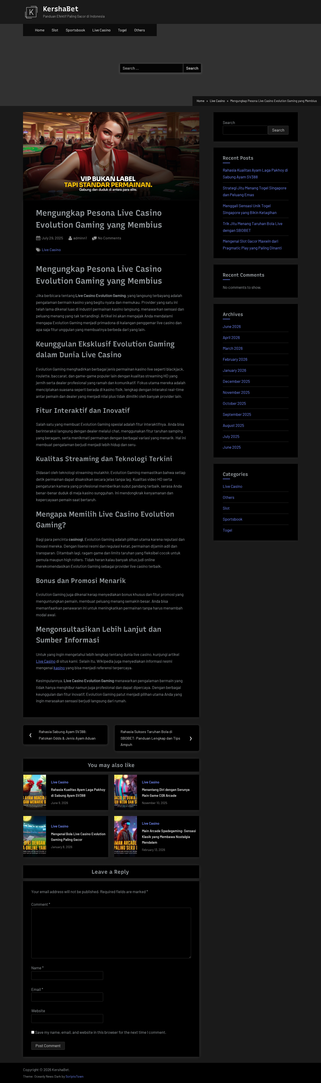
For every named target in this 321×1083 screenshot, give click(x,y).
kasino (59, 667)
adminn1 (80, 237)
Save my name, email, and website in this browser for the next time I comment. (100, 1032)
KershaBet (60, 9)
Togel (122, 30)
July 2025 (231, 436)
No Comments (109, 238)
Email (37, 989)
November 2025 (236, 392)
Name (37, 967)
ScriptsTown (74, 1076)
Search (229, 122)
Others (139, 30)
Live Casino (101, 30)
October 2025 (234, 403)
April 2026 (231, 337)
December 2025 (236, 381)
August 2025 (233, 425)
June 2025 (232, 447)
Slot (55, 30)
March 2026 (233, 348)
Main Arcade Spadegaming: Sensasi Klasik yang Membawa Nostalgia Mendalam (169, 836)
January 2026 (234, 370)
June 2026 (232, 326)
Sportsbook (75, 30)
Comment (40, 904)
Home (39, 30)
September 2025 (237, 414)
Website (38, 1010)
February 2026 (235, 359)
